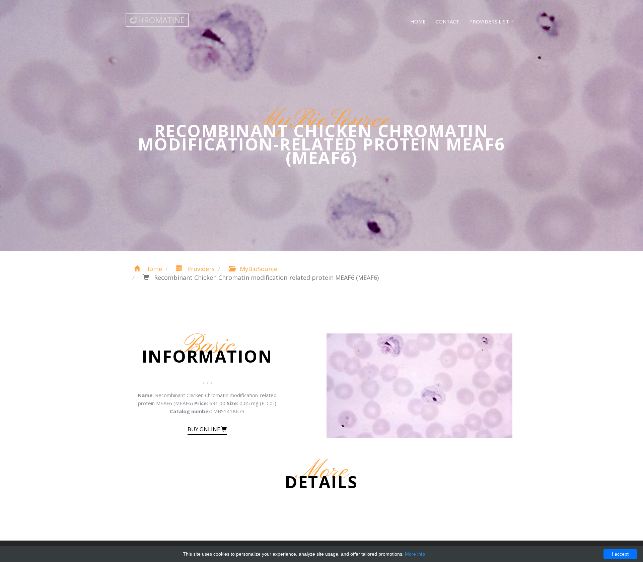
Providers (200, 269)
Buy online (204, 429)
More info (415, 554)
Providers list (489, 21)
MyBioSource (257, 269)
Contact (447, 21)
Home (418, 21)
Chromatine (157, 20)
